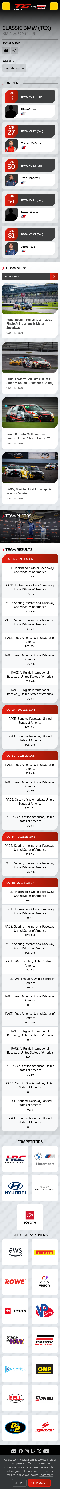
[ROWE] (15, 1282)
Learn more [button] (46, 1475)
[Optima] (45, 1398)
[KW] (15, 1340)
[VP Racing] (45, 1311)
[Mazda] (45, 1188)
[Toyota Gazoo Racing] (30, 1217)
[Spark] (45, 1428)
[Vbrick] (15, 1369)
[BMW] (45, 1159)
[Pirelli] (45, 1252)
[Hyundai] (15, 1188)
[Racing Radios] (15, 1428)
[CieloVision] (45, 1282)
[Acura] (15, 1159)
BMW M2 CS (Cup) (18, 33)
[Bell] (15, 1398)
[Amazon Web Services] (15, 1252)
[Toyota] (15, 1311)
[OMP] (45, 1369)
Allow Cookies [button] (39, 1482)
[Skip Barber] (45, 1340)
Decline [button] (19, 1482)
